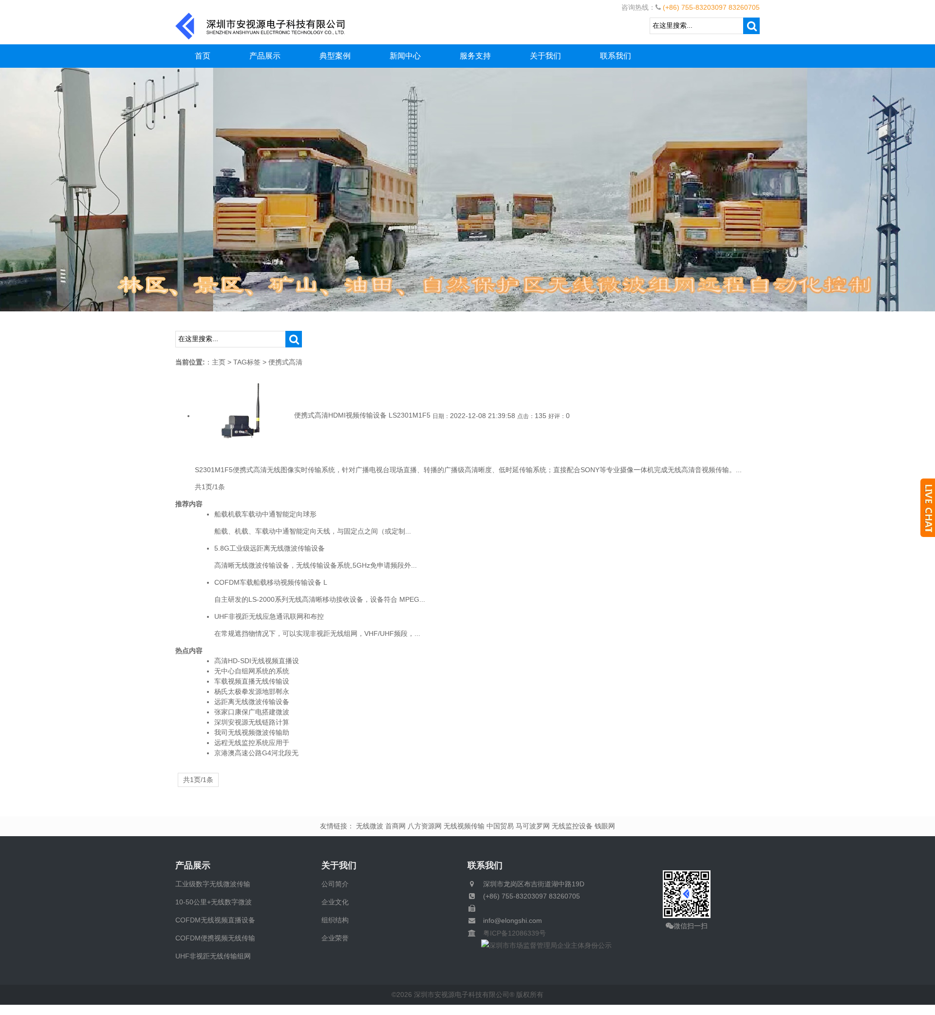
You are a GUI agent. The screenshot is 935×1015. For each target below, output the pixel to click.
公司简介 (335, 884)
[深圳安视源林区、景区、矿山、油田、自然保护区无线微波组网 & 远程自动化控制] (467, 189)
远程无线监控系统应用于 (251, 743)
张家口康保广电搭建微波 (251, 712)
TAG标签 (247, 362)
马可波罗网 (533, 826)
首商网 (395, 826)
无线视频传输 (464, 826)
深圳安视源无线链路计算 (251, 722)
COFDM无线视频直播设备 (215, 920)
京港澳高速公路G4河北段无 (256, 753)
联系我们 (615, 56)
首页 (202, 56)
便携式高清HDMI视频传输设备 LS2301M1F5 (362, 416)
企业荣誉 (335, 938)
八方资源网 (425, 826)
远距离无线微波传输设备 (251, 702)
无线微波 (369, 826)
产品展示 (264, 56)
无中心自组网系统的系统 (251, 671)
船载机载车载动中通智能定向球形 (265, 514)
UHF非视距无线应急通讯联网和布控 (269, 616)
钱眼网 (605, 826)
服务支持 (475, 56)
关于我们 (545, 56)
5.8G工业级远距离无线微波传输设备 (269, 548)
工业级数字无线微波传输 (212, 884)
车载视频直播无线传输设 (251, 681)
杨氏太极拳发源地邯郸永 (251, 691)
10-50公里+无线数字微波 (213, 902)
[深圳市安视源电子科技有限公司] (260, 25)
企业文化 (335, 902)
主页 (218, 362)
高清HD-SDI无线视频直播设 (256, 661)
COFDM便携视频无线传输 (215, 938)
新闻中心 (405, 56)
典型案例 (335, 56)
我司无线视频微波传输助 (251, 732)
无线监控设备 (572, 826)
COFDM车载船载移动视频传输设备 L (270, 582)
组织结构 (335, 920)
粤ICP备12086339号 (511, 933)
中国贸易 (500, 826)
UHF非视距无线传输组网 (213, 956)
